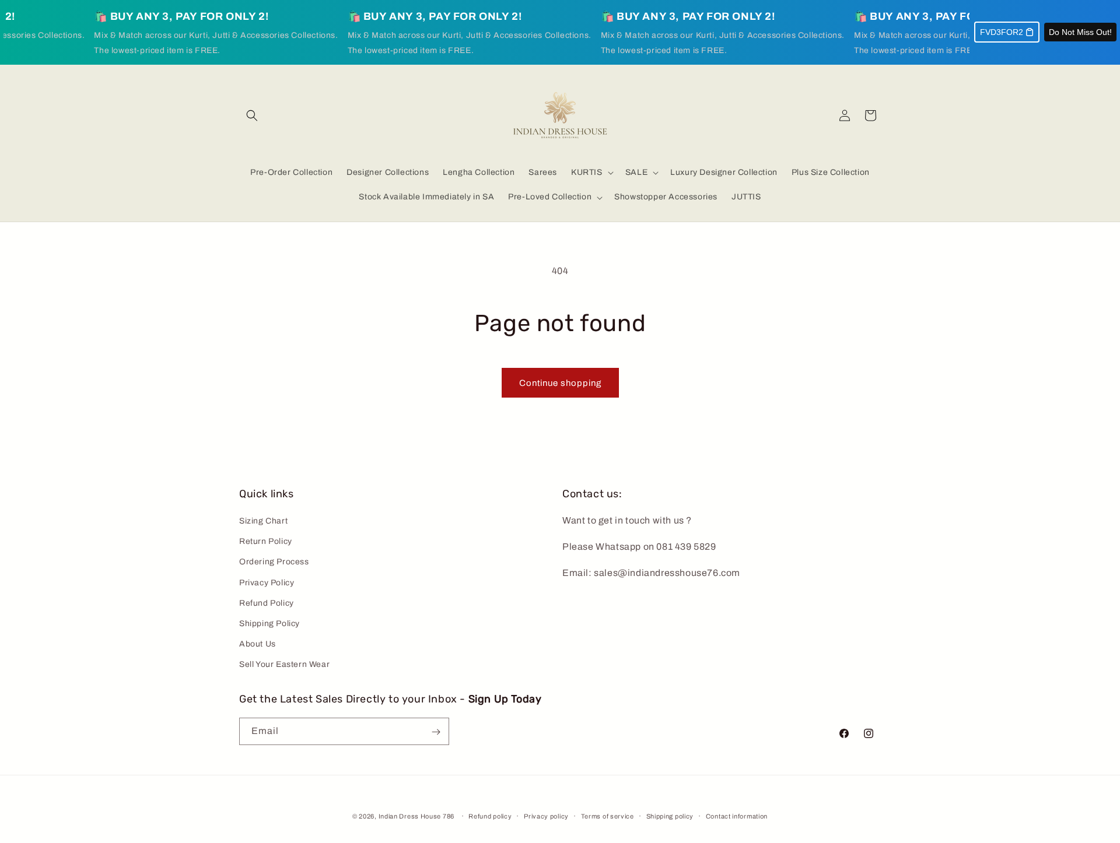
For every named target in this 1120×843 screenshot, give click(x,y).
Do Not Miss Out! (1080, 32)
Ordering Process (274, 562)
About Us (257, 644)
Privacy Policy (266, 582)
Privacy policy (546, 816)
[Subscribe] (436, 732)
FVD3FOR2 (1001, 32)
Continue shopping (560, 383)
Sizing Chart (263, 521)
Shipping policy (670, 816)
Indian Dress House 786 (416, 816)
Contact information (737, 816)
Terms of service (607, 816)
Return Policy (265, 542)
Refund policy (490, 816)
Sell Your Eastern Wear (284, 665)
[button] (252, 115)
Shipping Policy (269, 624)
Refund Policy (266, 603)
